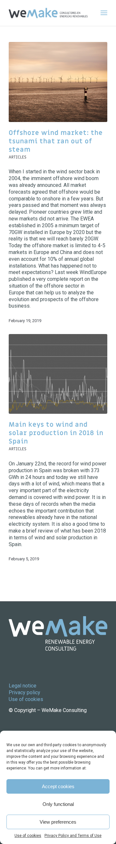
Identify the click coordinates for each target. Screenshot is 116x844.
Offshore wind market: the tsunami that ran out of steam (56, 141)
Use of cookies (28, 835)
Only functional (58, 804)
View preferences (58, 822)
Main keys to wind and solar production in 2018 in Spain (56, 433)
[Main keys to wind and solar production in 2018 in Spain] (58, 374)
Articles (17, 157)
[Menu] (104, 13)
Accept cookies (58, 786)
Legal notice (22, 686)
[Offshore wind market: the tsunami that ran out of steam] (58, 82)
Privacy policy (24, 692)
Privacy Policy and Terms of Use (73, 835)
